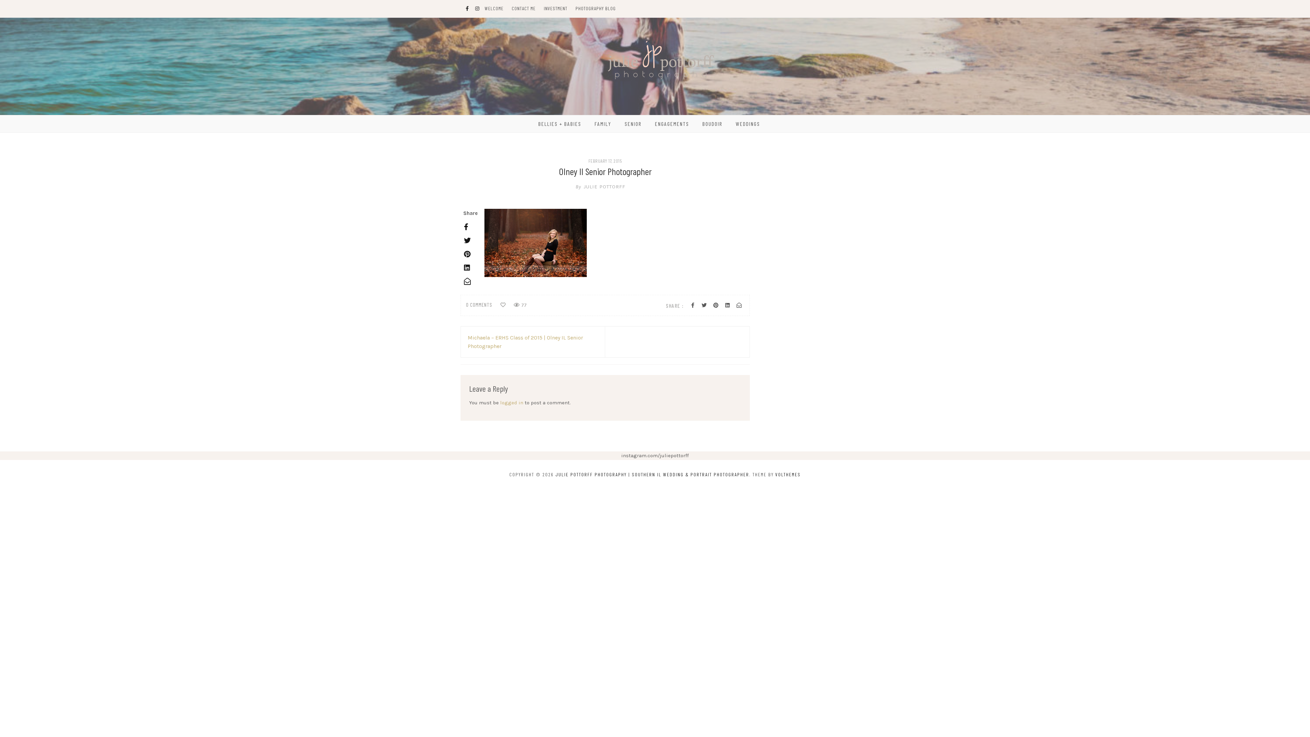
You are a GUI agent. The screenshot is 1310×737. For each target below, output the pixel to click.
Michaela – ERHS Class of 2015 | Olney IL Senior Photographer (525, 341)
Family (603, 123)
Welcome (494, 8)
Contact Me (524, 8)
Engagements (672, 123)
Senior (633, 123)
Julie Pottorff (600, 187)
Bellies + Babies (559, 123)
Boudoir (712, 123)
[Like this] (503, 305)
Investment (555, 8)
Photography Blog (596, 8)
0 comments (479, 305)
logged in (511, 403)
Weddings (748, 123)
